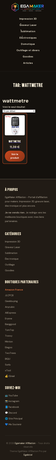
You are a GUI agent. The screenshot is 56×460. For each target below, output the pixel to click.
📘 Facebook (12, 407)
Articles (28, 63)
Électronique (12, 258)
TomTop (9, 330)
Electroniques (28, 37)
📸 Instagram (12, 401)
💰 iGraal (10, 376)
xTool (8, 370)
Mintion (9, 341)
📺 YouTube (11, 395)
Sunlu (8, 364)
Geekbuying (11, 301)
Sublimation (28, 31)
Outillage (10, 264)
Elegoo (8, 347)
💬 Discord (11, 412)
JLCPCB (9, 295)
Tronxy (8, 335)
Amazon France (14, 289)
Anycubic (10, 307)
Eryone (8, 318)
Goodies (28, 56)
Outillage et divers (28, 50)
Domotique (28, 44)
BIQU (7, 358)
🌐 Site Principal (13, 418)
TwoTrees (10, 353)
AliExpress (10, 312)
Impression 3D (28, 18)
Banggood (10, 324)
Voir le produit (14, 156)
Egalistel (28, 454)
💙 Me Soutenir (13, 424)
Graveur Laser (28, 25)
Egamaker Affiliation (25, 443)
